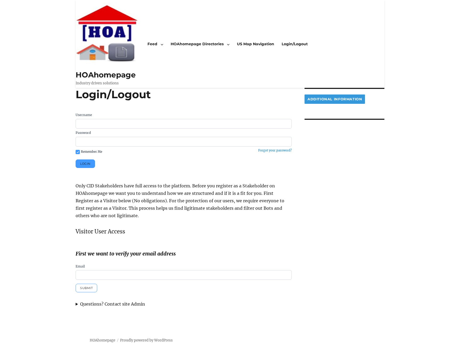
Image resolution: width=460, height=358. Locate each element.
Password (83, 133)
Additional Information (334, 99)
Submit (86, 288)
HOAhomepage (106, 74)
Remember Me (91, 152)
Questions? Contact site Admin (112, 304)
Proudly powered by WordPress (146, 340)
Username (84, 115)
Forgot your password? (275, 150)
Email (80, 266)
